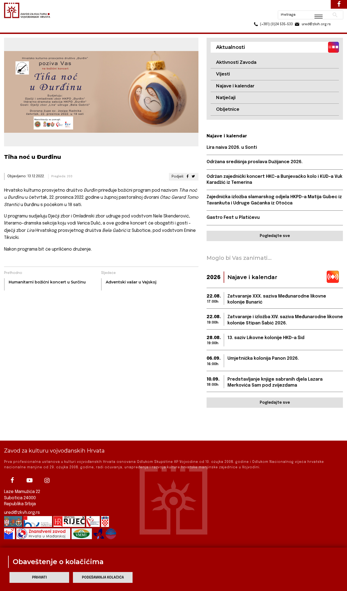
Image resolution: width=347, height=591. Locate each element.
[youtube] (29, 480)
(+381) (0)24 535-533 (255, 16)
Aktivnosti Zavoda (236, 62)
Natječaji (226, 97)
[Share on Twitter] (193, 176)
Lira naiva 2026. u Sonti (232, 147)
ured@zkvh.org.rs (22, 512)
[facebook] (12, 480)
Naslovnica (13, 29)
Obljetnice (227, 109)
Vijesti (223, 74)
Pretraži (314, 6)
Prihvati (39, 577)
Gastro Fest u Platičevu (233, 217)
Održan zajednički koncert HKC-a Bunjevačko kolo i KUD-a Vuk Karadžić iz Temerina (274, 179)
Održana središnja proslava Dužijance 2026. (255, 162)
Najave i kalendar (235, 86)
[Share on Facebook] (187, 176)
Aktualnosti (40, 29)
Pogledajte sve (275, 236)
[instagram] (47, 480)
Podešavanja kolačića (103, 577)
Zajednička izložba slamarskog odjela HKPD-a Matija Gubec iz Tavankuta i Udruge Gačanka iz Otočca (274, 200)
